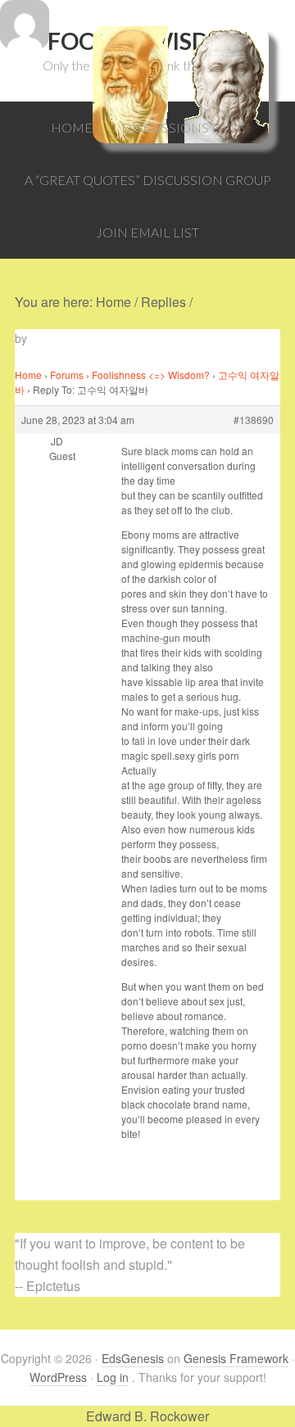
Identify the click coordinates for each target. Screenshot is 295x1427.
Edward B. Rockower (147, 1416)
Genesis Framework (236, 1358)
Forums (67, 375)
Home (28, 375)
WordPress (58, 1377)
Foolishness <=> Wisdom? (151, 375)
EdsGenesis (133, 1358)
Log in (113, 1377)
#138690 (254, 420)
